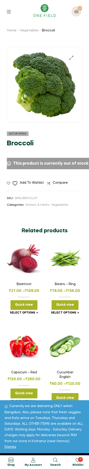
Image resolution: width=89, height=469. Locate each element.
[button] (71, 58)
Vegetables (29, 30)
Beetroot (24, 284)
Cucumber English (65, 375)
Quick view (24, 304)
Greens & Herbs (37, 204)
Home (11, 30)
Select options (22, 312)
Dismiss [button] (10, 447)
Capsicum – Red (24, 372)
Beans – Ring (65, 284)
